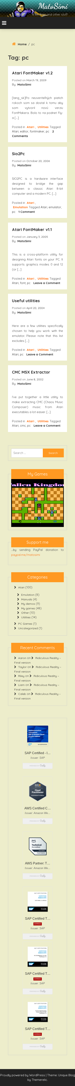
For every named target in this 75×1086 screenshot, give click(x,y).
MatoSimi (53, 6)
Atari (30, 127)
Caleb (22, 694)
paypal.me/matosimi (25, 555)
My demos (28, 604)
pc (47, 131)
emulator (55, 207)
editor (24, 131)
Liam (21, 685)
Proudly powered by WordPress (23, 1075)
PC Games (25, 623)
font (23, 283)
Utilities (43, 127)
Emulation (20, 207)
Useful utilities (26, 300)
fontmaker (37, 131)
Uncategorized (28, 628)
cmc (23, 425)
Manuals (26, 599)
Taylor (22, 667)
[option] (37, 503)
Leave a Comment (46, 283)
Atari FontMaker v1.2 (32, 72)
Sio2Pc (18, 153)
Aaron (22, 658)
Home (22, 44)
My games (28, 608)
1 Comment (26, 212)
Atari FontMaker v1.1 (32, 229)
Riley (21, 676)
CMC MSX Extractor (31, 372)
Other (25, 613)
